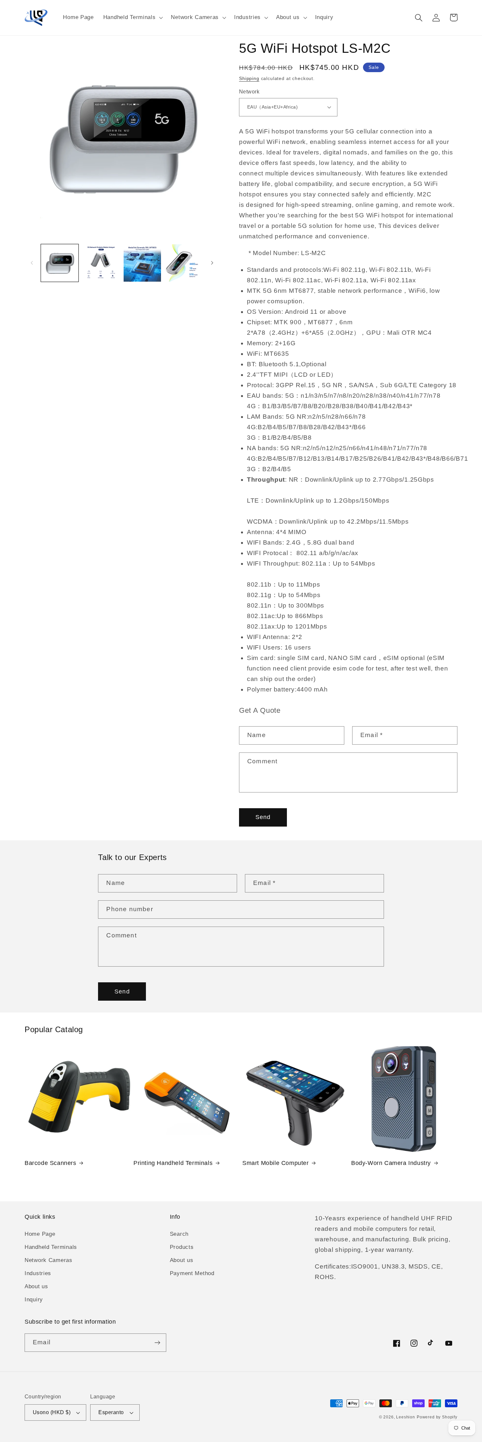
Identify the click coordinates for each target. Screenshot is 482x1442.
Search (179, 1234)
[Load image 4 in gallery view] (183, 263)
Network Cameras (48, 1260)
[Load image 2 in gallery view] (101, 263)
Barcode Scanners (50, 1163)
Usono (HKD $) (51, 1412)
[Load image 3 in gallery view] (142, 263)
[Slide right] (212, 263)
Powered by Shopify (437, 1417)
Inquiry (34, 1299)
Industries (38, 1273)
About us (36, 1286)
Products (182, 1247)
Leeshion (405, 1417)
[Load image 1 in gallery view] (59, 263)
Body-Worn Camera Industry (391, 1163)
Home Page (40, 1234)
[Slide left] (32, 263)
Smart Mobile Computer (275, 1163)
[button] (132, 18)
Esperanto (111, 1412)
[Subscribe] (157, 1342)
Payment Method (192, 1273)
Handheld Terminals (51, 1247)
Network (249, 91)
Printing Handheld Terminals (172, 1163)
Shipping (249, 78)
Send (263, 817)
